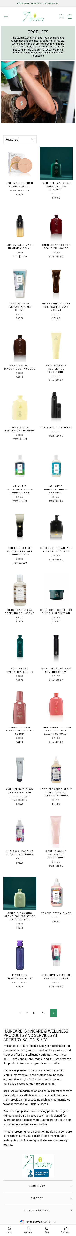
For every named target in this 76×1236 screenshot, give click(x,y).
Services (65, 1232)
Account (28, 1232)
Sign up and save (37, 1210)
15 (43, 1013)
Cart (47, 1232)
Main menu (37, 1186)
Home (9, 1232)
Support (37, 1198)
